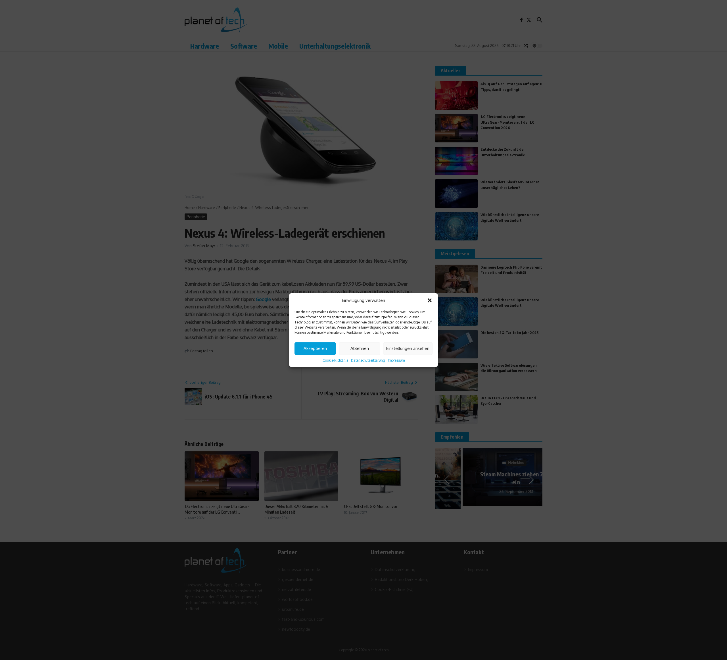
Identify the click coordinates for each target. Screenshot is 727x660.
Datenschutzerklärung (368, 360)
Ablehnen (359, 348)
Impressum (396, 360)
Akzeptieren (315, 348)
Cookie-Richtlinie (335, 360)
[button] (430, 300)
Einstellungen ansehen (407, 348)
